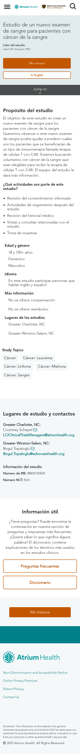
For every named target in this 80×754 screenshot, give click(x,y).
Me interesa (37, 63)
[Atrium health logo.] (40, 658)
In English (37, 75)
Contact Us (11, 697)
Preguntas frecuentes (40, 566)
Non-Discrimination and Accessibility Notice (35, 672)
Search (71, 2)
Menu (7, 4)
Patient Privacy (13, 689)
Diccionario (40, 582)
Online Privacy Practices (20, 681)
